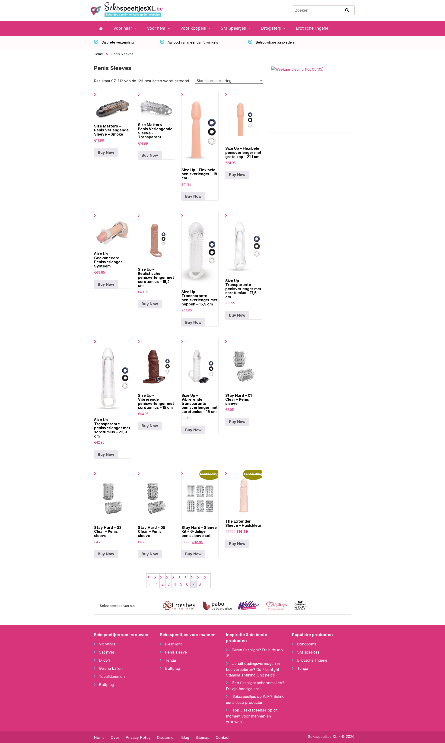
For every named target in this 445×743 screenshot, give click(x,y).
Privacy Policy (138, 737)
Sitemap (202, 737)
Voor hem (156, 28)
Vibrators (107, 644)
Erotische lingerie (312, 28)
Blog (185, 737)
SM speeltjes (308, 652)
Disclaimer (166, 737)
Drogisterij (271, 28)
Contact (222, 737)
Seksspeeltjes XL (322, 736)
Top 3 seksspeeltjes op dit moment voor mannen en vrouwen (251, 716)
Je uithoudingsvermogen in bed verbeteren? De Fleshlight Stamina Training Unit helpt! (253, 669)
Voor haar (122, 28)
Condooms (306, 644)
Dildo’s (104, 660)
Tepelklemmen (112, 676)
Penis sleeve (176, 652)
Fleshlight (173, 644)
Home (98, 54)
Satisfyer (106, 652)
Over (115, 737)
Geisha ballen (111, 668)
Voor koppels (193, 28)
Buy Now (106, 152)
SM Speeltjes (233, 28)
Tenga (170, 660)
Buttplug (106, 684)
